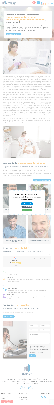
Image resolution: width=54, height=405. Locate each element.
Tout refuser (27, 207)
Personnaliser (27, 210)
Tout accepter (27, 203)
